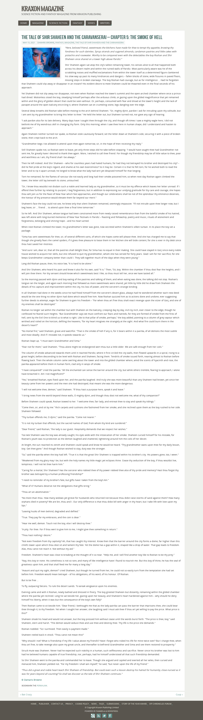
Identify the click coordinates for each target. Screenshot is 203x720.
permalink (42, 685)
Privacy (69, 703)
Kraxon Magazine (42, 8)
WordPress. (112, 711)
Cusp (179, 694)
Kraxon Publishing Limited (107, 707)
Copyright (91, 707)
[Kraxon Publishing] (93, 716)
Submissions (113, 703)
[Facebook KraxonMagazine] (110, 716)
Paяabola (100, 711)
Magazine (69, 42)
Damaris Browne (45, 42)
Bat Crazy (26, 694)
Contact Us (57, 703)
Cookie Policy (82, 703)
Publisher (44, 703)
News (94, 703)
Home (33, 703)
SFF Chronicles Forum (160, 703)
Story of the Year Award (134, 703)
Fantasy (59, 42)
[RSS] (99, 716)
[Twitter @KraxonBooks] (104, 716)
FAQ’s (101, 703)
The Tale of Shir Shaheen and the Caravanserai (99, 42)
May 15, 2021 (29, 42)
